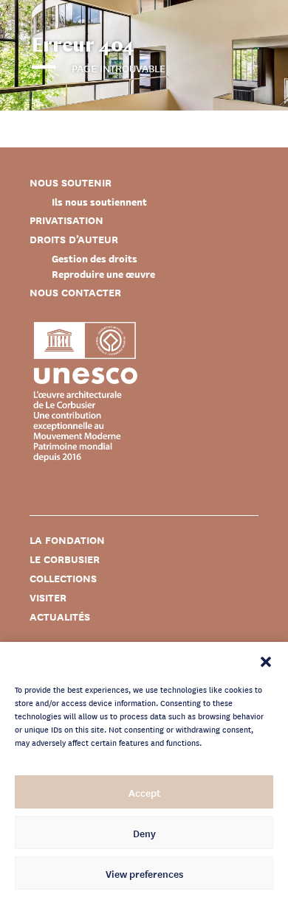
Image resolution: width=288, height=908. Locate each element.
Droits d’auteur (74, 239)
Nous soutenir (71, 182)
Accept (144, 792)
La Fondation (67, 540)
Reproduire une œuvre (103, 274)
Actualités (60, 616)
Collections (63, 578)
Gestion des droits (94, 258)
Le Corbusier (65, 559)
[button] (265, 660)
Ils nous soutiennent (99, 201)
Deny (144, 833)
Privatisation (66, 220)
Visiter (48, 597)
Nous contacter (75, 292)
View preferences (144, 873)
